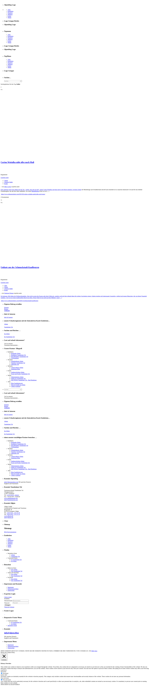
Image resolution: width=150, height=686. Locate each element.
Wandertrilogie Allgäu (17, 361)
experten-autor (5, 177)
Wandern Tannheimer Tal (18, 363)
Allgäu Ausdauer (15, 386)
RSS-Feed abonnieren (10, 532)
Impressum (11, 587)
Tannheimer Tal (8, 327)
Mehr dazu (94, 651)
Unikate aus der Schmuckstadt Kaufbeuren (20, 267)
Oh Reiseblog (15, 358)
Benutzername (8, 600)
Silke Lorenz (7, 186)
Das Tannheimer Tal (16, 571)
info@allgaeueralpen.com (11, 482)
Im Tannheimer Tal (9, 337)
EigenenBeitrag (7, 309)
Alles (9, 9)
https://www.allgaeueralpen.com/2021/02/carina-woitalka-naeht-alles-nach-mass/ (23, 194)
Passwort (6, 603)
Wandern (10, 13)
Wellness (10, 14)
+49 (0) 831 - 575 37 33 (13, 514)
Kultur (9, 16)
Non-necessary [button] (5, 678)
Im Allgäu (7, 334)
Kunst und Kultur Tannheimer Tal (20, 374)
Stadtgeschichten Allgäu (17, 372)
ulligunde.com (15, 364)
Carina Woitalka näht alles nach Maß (17, 162)
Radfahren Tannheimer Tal (18, 355)
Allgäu (6, 180)
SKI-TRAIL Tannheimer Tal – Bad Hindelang (24, 380)
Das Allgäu (14, 569)
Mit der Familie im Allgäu (18, 385)
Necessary (5, 673)
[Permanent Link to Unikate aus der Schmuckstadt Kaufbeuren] (45, 263)
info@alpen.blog (11, 633)
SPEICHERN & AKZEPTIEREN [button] (10, 684)
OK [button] (90, 651)
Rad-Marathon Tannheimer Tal (19, 356)
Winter (9, 17)
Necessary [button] (3, 671)
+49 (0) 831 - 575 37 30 (13, 513)
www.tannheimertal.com (11, 498)
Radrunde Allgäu (15, 353)
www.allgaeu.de (8, 516)
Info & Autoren (8, 317)
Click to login (8, 597)
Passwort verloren (9, 607)
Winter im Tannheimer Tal (18, 378)
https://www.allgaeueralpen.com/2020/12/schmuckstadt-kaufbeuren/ (19, 300)
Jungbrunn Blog (15, 369)
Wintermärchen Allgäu (17, 377)
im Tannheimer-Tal (16, 559)
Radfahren (10, 11)
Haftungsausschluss (13, 589)
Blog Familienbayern (17, 383)
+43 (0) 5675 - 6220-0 (13, 495)
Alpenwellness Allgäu (17, 367)
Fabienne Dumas (8, 293)
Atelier (79, 189)
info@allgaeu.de (8, 517)
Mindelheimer (35, 191)
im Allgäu (13, 561)
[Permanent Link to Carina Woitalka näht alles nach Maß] (30, 158)
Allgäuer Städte (8, 182)
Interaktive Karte (12, 625)
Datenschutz (11, 590)
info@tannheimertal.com (11, 500)
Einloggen (7, 605)
